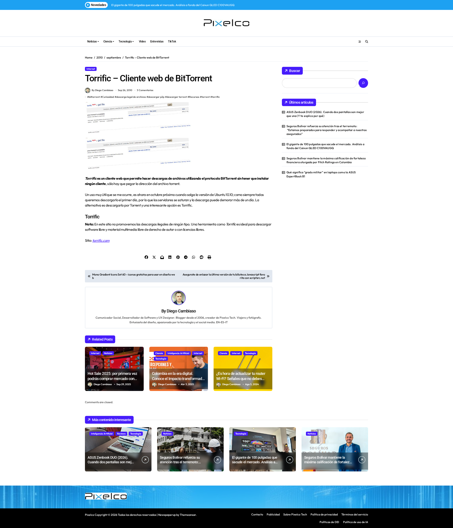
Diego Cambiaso (181, 311)
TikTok (172, 41)
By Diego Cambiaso (102, 90)
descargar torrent (177, 96)
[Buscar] (363, 83)
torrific (216, 96)
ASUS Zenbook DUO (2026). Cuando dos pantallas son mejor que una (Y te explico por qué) (325, 114)
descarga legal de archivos (131, 96)
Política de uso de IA (355, 522)
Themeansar (188, 515)
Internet (91, 68)
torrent (206, 96)
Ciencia (107, 41)
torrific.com (101, 240)
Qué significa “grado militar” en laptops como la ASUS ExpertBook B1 (321, 174)
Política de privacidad (324, 514)
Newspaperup (167, 515)
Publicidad (273, 514)
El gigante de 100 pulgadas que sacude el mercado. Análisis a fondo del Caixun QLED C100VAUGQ (325, 146)
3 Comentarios (145, 90)
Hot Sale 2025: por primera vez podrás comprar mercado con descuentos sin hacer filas (112, 378)
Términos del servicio (354, 514)
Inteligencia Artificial (178, 353)
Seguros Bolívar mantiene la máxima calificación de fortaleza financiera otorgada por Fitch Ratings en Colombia (326, 160)
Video (142, 41)
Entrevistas (157, 41)
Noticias (92, 41)
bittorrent (94, 96)
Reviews (121, 433)
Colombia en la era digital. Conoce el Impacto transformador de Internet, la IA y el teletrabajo (178, 378)
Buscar (294, 71)
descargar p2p (156, 96)
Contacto (257, 514)
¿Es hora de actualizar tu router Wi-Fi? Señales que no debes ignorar (240, 378)
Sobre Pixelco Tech (295, 514)
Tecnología (125, 41)
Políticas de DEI (329, 522)
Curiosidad (108, 96)
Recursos (104, 68)
